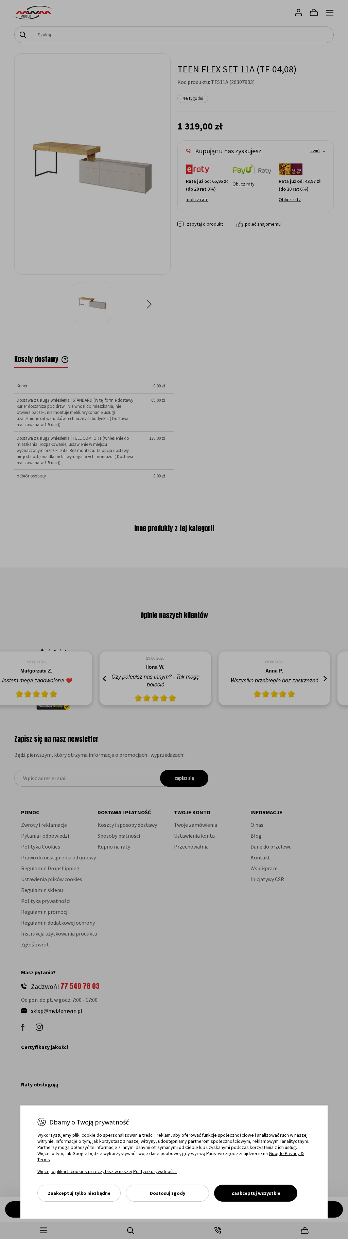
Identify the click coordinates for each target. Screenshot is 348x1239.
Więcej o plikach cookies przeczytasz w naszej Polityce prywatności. (107, 1171)
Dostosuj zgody (167, 1193)
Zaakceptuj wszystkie (255, 1193)
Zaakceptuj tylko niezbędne (79, 1193)
